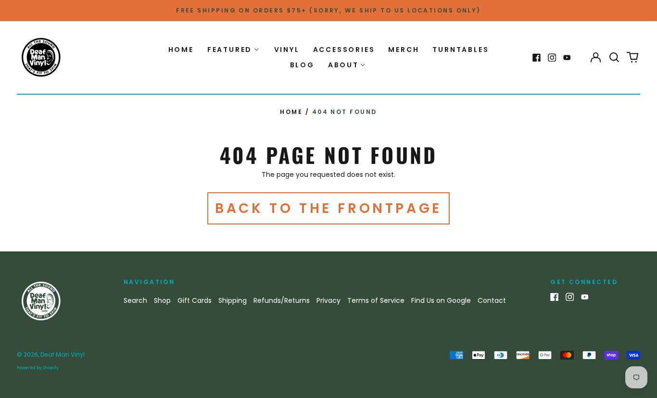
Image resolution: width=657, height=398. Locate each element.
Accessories (344, 49)
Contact (492, 300)
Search (135, 300)
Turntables (460, 49)
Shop (162, 300)
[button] (614, 57)
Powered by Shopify (38, 368)
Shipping (232, 300)
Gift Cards (194, 300)
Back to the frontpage (328, 208)
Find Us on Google (441, 300)
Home (181, 49)
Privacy (328, 300)
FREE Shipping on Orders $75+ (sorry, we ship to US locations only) (328, 10)
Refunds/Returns (281, 300)
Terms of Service (375, 300)
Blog (302, 65)
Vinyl (287, 49)
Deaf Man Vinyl (62, 354)
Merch (403, 49)
